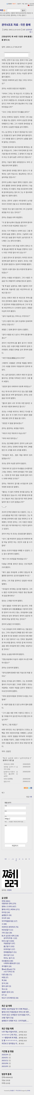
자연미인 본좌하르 (10, 927)
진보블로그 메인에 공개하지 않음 (16, 821)
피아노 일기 (9, 958)
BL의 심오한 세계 (10, 758)
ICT (4, 995)
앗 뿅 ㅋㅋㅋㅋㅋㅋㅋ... (10, 1040)
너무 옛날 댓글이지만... (10, 1031)
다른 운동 (7, 974)
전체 (6, 901)
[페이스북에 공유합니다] (31, 788)
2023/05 (5, 1066)
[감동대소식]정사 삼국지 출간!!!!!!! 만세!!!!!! (11, 774)
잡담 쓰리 (7, 781)
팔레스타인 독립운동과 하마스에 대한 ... (16, 1012)
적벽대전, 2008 (9, 764)
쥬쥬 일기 (9, 955)
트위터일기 (9, 949)
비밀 (6, 821)
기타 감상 (7, 932)
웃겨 (5, 983)
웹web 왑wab (8, 969)
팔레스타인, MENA (11, 909)
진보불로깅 (7, 961)
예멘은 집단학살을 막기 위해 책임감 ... (15, 1009)
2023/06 (5, 1063)
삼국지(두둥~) (25, 758)
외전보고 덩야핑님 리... (10, 1043)
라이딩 (6, 912)
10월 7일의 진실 (7, 1017)
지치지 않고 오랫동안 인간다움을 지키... (16, 1015)
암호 (6, 811)
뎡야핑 (28, 1090)
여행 (5, 977)
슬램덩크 (7, 915)
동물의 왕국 (8, 992)
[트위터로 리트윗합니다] (29, 788)
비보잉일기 (7, 930)
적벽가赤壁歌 (8, 779)
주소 (6, 816)
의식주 (6, 918)
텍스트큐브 (18, 1090)
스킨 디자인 (9, 971)
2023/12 (5, 1060)
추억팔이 (7, 966)
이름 (6, 806)
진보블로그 (12, 1090)
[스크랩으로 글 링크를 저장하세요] (26, 788)
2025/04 (5, 1054)
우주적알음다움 (9, 921)
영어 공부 (6, 986)
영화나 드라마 (9, 906)
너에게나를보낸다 (12, 963)
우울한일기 (9, 943)
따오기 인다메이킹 (10, 998)
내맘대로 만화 (9, 903)
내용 (6, 825)
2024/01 (5, 1057)
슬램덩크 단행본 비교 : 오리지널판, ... (15, 1020)
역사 (4, 989)
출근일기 (9, 946)
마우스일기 (8, 941)
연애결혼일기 (10, 952)
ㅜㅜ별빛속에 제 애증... (10, 1037)
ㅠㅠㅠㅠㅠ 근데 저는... (10, 1034)
